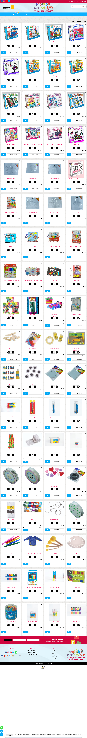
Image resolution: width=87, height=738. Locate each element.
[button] (69, 52)
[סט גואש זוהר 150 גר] (76, 616)
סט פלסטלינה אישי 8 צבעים (11, 417)
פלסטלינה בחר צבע (54, 315)
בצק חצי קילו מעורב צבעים (76, 451)
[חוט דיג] (76, 518)
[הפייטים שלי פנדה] (76, 109)
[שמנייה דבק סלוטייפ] (54, 345)
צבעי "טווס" (76, 280)
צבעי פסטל (10, 246)
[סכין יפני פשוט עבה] (76, 416)
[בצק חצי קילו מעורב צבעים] (76, 450)
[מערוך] (10, 547)
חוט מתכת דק (11, 485)
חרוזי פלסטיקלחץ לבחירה (11, 315)
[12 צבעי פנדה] (54, 279)
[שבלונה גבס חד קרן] (54, 177)
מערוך (11, 553)
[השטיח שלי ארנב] (54, 41)
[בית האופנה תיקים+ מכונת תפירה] (54, 140)
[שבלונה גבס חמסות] (11, 177)
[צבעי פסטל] (11, 245)
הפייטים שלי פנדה (76, 110)
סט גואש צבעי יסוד (11, 587)
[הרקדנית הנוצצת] (11, 75)
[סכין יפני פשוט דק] (54, 416)
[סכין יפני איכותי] (32, 416)
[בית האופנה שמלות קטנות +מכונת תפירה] (32, 140)
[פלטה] (76, 548)
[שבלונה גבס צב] (76, 211)
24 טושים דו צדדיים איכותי (76, 314)
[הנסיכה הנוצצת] (76, 143)
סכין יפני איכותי (32, 417)
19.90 (19, 286)
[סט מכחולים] (33, 313)
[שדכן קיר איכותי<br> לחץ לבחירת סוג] (76, 345)
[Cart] (14, 14)
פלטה (76, 553)
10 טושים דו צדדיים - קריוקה (76, 246)
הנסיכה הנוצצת (76, 144)
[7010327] (10, 342)
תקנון (27, 14)
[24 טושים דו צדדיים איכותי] (76, 313)
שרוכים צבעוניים (11, 451)
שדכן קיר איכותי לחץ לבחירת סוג (76, 349)
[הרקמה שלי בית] (76, 75)
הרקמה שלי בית (76, 76)
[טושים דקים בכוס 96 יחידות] (32, 620)
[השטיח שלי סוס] (11, 41)
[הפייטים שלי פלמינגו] (33, 109)
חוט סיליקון (32, 485)
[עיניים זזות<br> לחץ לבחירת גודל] (32, 378)
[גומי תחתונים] (11, 518)
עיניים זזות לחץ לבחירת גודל (32, 383)
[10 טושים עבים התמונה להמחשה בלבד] (11, 279)
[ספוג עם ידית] (54, 552)
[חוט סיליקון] (32, 484)
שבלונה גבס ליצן (32, 178)
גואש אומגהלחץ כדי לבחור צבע (11, 383)
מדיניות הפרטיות (54, 735)
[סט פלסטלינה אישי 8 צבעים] (10, 411)
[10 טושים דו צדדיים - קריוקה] (76, 245)
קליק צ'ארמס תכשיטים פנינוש (76, 178)
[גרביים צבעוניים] (32, 348)
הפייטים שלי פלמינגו (32, 110)
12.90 (19, 252)
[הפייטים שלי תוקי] (11, 109)
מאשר (9, 735)
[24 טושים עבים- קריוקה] (54, 245)
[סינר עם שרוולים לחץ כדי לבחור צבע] (32, 546)
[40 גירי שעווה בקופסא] (11, 620)
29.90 (62, 627)
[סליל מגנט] (76, 483)
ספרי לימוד (40, 14)
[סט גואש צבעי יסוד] (10, 582)
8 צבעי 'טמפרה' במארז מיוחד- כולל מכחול (33, 280)
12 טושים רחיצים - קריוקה (11, 212)
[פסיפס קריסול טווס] (76, 41)
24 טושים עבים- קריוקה (54, 246)
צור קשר (22, 14)
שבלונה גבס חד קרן (54, 178)
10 (85, 457)
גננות (46, 14)
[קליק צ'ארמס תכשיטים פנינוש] (76, 177)
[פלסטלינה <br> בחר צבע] (54, 310)
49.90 (62, 48)
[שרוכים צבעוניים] (11, 450)
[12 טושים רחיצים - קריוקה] (11, 211)
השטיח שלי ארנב (54, 42)
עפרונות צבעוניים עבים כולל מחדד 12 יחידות (32, 588)
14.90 (19, 321)
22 (63, 457)
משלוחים (54, 653)
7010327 (11, 349)
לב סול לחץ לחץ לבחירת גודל (54, 485)
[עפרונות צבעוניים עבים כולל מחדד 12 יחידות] (32, 586)
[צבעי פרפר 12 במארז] (32, 245)
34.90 (19, 593)
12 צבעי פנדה (54, 280)
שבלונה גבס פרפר (33, 212)
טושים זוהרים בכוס (54, 621)
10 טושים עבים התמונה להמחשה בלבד (10, 280)
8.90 (85, 525)
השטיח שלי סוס (10, 42)
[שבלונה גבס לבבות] (54, 211)
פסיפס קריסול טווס (76, 42)
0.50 (63, 525)
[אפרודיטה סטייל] (11, 143)
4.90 (85, 423)
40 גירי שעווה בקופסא (11, 621)
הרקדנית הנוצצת (10, 76)
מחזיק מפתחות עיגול (54, 519)
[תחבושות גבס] (32, 447)
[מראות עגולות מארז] (54, 381)
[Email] (1, 735)
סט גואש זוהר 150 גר (76, 621)
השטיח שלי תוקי (32, 42)
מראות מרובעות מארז (76, 383)
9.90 (19, 218)
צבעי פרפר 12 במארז (32, 246)
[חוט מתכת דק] (11, 484)
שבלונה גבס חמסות (11, 178)
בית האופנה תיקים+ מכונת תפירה (54, 144)
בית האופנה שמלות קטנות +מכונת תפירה (33, 144)
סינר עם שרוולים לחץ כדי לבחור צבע (33, 553)
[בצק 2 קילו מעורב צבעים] (54, 445)
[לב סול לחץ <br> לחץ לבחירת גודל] (54, 477)
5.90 (41, 355)
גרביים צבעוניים (32, 349)
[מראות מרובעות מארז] (76, 381)
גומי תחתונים (11, 519)
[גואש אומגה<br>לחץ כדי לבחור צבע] (10, 380)
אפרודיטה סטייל (11, 144)
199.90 (62, 150)
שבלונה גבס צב (76, 212)
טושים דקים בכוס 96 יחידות (32, 621)
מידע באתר (54, 648)
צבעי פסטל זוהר (76, 587)
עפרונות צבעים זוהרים (54, 587)
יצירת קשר (33, 648)
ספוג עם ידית (54, 553)
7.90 (41, 252)
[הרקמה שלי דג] (32, 75)
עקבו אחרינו (11, 648)
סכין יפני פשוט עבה (76, 417)
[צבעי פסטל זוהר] (76, 583)
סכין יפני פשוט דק (54, 417)
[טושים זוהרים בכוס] (54, 620)
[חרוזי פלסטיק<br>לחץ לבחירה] (11, 313)
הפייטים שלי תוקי (11, 110)
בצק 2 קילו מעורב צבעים (54, 451)
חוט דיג (76, 519)
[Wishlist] (17, 14)
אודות (33, 14)
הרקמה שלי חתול (54, 76)
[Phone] (1, 731)
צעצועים (53, 14)
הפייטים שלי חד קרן (54, 110)
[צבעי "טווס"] (76, 279)
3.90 (63, 423)
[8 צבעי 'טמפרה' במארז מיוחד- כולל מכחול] (32, 279)
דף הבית (71, 14)
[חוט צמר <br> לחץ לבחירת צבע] (32, 512)
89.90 (40, 286)
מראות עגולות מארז (54, 383)
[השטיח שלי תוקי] (32, 41)
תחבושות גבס (33, 451)
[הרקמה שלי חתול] (54, 75)
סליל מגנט (76, 485)
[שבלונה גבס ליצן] (32, 177)
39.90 (84, 48)
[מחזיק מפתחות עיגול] (54, 515)
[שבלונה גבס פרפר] (32, 211)
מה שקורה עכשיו (62, 14)
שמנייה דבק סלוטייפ (54, 349)
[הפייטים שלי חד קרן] (54, 109)
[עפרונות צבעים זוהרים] (54, 582)
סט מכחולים (32, 314)
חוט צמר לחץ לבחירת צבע (32, 520)
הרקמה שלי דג (32, 76)
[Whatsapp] (1, 728)
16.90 (84, 252)
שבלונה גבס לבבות (54, 212)
